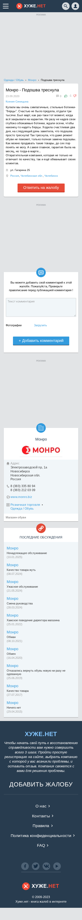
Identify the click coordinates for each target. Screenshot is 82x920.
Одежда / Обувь (22, 508)
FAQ (41, 845)
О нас (41, 806)
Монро (12, 548)
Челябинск (51, 175)
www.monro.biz (21, 497)
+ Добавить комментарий (41, 340)
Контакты (41, 816)
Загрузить (40, 325)
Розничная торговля (25, 504)
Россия (14, 175)
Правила (41, 825)
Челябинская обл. (32, 175)
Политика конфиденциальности (41, 835)
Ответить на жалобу (41, 187)
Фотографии (14, 325)
